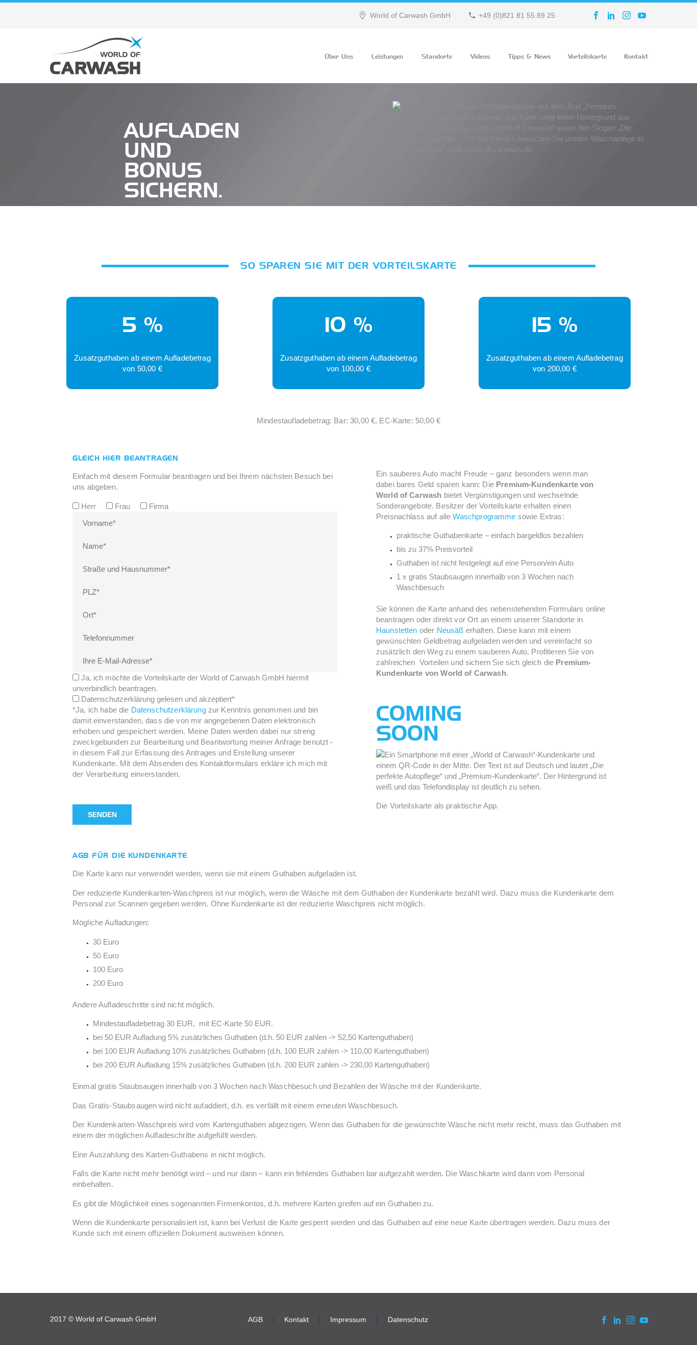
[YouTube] (642, 15)
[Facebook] (596, 15)
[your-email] (204, 659)
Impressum (348, 1320)
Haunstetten (396, 630)
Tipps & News (529, 55)
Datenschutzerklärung (168, 709)
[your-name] (204, 545)
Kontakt (636, 55)
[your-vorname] (204, 522)
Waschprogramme (484, 516)
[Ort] (204, 614)
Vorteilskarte (587, 55)
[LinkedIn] (611, 15)
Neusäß (450, 630)
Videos (480, 55)
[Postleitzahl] (204, 591)
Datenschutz (408, 1320)
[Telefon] (204, 636)
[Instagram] (626, 15)
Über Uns (339, 55)
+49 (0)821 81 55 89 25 (517, 15)
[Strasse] (204, 568)
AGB (255, 1320)
